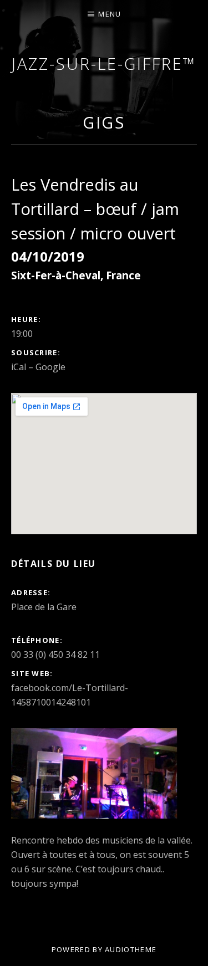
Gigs (104, 122)
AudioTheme (130, 949)
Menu (109, 14)
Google (50, 367)
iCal (18, 367)
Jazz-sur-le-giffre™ (104, 63)
